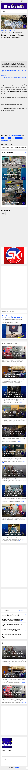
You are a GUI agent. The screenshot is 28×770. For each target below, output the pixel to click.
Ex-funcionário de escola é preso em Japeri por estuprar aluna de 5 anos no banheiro (14, 414)
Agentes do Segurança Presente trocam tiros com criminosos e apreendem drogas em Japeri (13, 532)
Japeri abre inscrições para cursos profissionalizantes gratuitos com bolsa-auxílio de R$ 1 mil (14, 513)
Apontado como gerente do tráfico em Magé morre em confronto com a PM (12, 316)
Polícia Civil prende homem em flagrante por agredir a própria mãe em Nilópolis (14, 433)
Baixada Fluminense (7, 30)
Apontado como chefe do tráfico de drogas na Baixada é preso (12, 164)
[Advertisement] (12, 50)
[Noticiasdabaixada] (5, 1)
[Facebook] (1, 1)
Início (2, 30)
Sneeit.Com (16, 767)
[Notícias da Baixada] (14, 8)
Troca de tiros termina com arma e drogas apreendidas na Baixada (12, 201)
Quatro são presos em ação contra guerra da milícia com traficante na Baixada (12, 176)
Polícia (14, 30)
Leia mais (24, 363)
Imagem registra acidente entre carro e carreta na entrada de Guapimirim (13, 355)
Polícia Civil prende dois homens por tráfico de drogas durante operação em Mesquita (13, 453)
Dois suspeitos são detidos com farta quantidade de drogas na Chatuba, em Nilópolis (13, 493)
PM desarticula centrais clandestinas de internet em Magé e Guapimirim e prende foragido (14, 394)
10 (4, 528)
